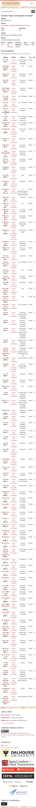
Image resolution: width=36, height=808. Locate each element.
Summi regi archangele (13, 538)
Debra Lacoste (5, 715)
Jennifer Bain (5, 717)
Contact (5, 745)
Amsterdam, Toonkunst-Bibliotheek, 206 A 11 (15, 25)
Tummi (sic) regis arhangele (14, 487)
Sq (2, 45)
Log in (4, 804)
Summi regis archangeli (14, 118)
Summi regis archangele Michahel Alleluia (13, 367)
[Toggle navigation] (31, 3)
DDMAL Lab (4, 720)
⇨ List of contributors (7, 723)
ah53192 (10, 47)
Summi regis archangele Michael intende (13, 132)
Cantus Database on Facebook (10, 748)
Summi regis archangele (13, 61)
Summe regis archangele (13, 418)
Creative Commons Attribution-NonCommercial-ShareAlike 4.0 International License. (17, 735)
